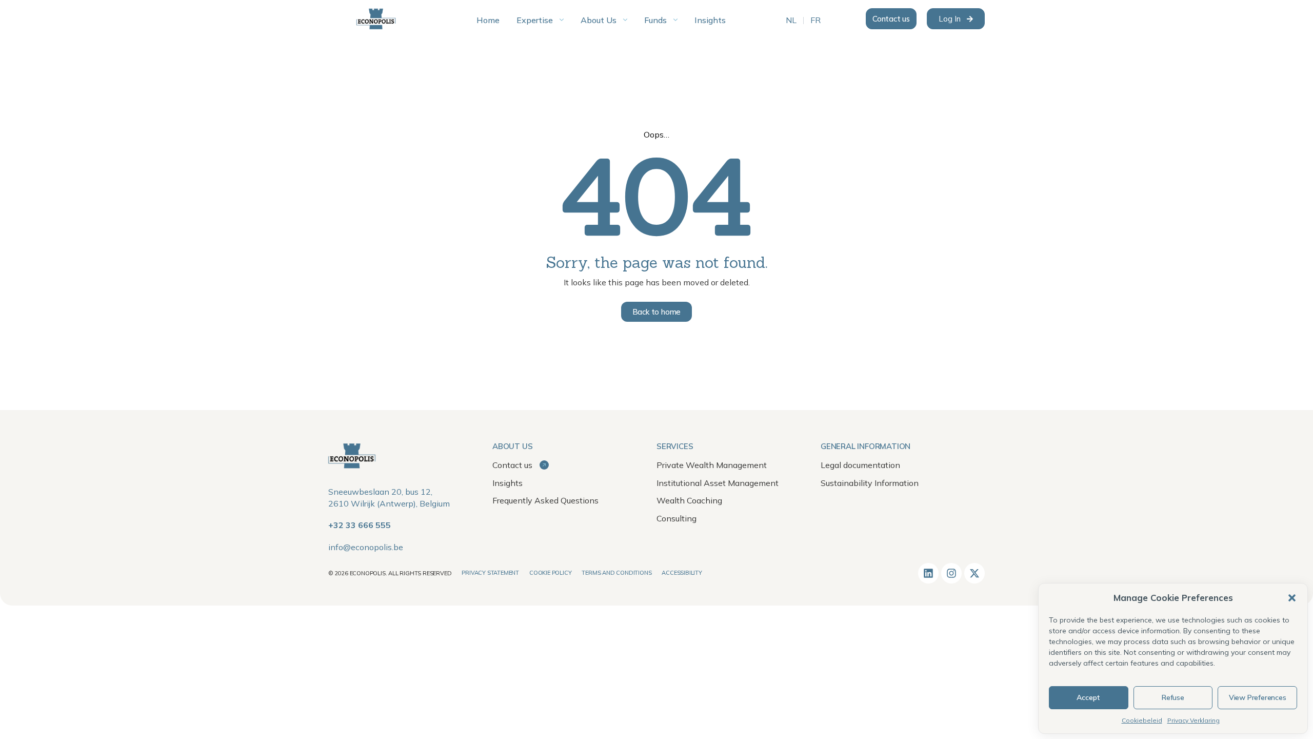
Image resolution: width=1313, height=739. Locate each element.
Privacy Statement (490, 572)
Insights (507, 483)
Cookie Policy (550, 572)
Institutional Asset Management (717, 483)
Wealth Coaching (689, 500)
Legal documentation (860, 465)
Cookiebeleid (1142, 720)
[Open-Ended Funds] (675, 20)
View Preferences (1257, 697)
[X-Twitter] (974, 573)
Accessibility (682, 572)
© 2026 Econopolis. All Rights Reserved (389, 573)
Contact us (513, 465)
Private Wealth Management (711, 465)
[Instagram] (951, 573)
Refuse (1173, 697)
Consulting (676, 518)
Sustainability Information (870, 483)
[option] (791, 20)
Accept (1088, 697)
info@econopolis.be (365, 547)
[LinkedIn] (928, 573)
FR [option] (815, 20)
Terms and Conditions (616, 572)
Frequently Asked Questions (545, 500)
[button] (1292, 598)
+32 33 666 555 (359, 525)
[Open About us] (625, 20)
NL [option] (791, 20)
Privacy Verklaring (1193, 720)
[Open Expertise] (562, 20)
